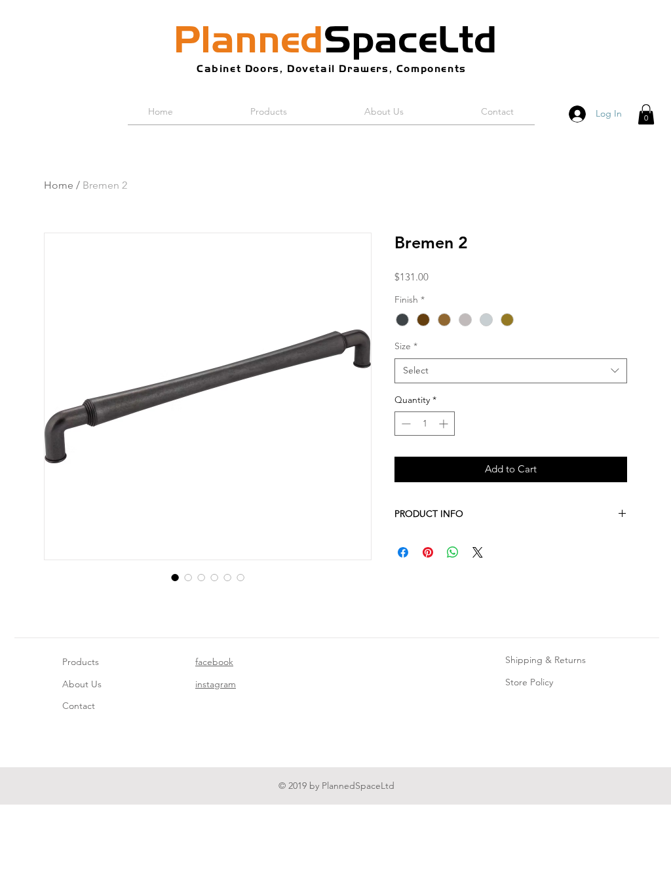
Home (58, 185)
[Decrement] (404, 423)
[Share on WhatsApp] (453, 552)
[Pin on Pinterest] (428, 552)
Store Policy (529, 682)
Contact (78, 706)
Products (80, 662)
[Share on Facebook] (403, 552)
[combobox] (510, 370)
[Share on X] (478, 552)
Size (405, 346)
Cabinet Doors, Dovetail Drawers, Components (332, 68)
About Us (82, 684)
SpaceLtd (335, 39)
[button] (646, 114)
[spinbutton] (424, 423)
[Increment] (444, 423)
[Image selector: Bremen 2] (175, 577)
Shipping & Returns (545, 660)
